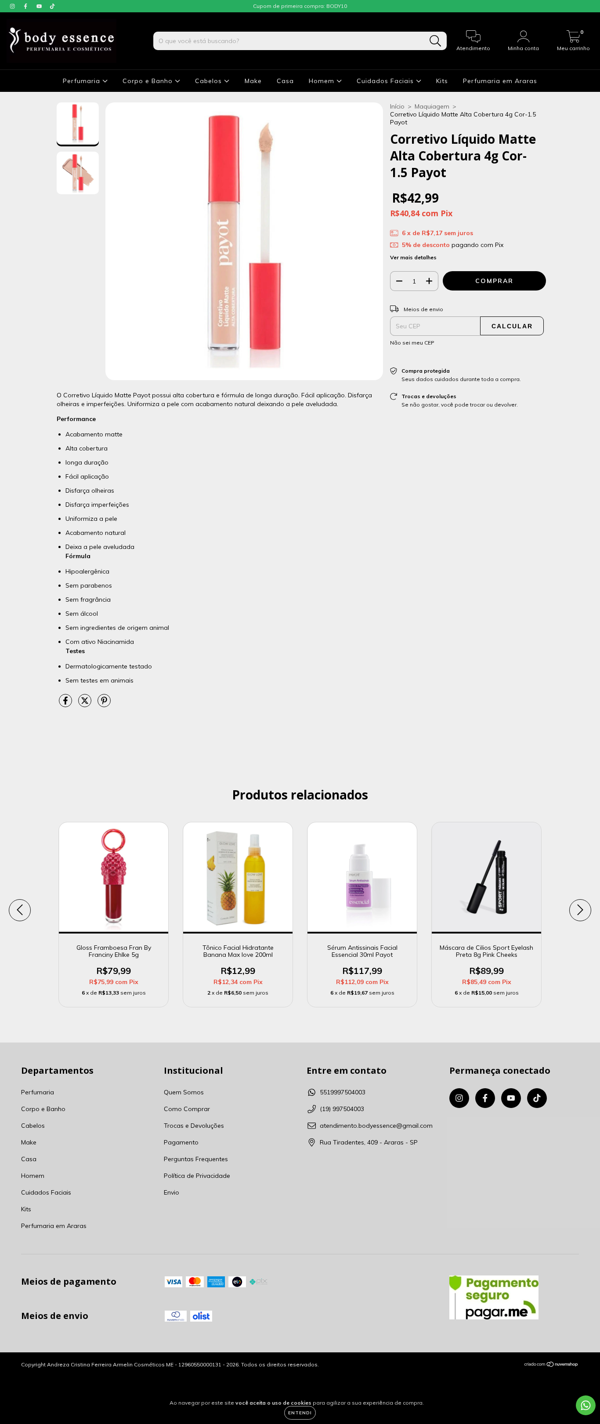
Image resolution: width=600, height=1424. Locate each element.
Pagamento (181, 1142)
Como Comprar (187, 1109)
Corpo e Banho (149, 81)
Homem (322, 81)
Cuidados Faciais (386, 81)
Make (253, 81)
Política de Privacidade (197, 1176)
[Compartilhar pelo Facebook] (66, 704)
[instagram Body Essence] (13, 6)
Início (397, 106)
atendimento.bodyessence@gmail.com (376, 1126)
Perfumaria (82, 81)
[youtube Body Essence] (40, 6)
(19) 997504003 (342, 1109)
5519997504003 (342, 1092)
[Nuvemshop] (551, 1365)
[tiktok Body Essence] (52, 6)
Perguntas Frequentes (196, 1159)
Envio (171, 1192)
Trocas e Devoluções (194, 1126)
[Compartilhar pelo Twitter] (85, 704)
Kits (442, 81)
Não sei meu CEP (412, 342)
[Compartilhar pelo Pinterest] (104, 704)
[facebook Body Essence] (26, 6)
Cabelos (209, 81)
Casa (285, 81)
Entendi (300, 1413)
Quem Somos (184, 1092)
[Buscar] (435, 41)
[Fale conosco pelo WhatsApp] (586, 1405)
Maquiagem (432, 106)
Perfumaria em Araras (500, 81)
